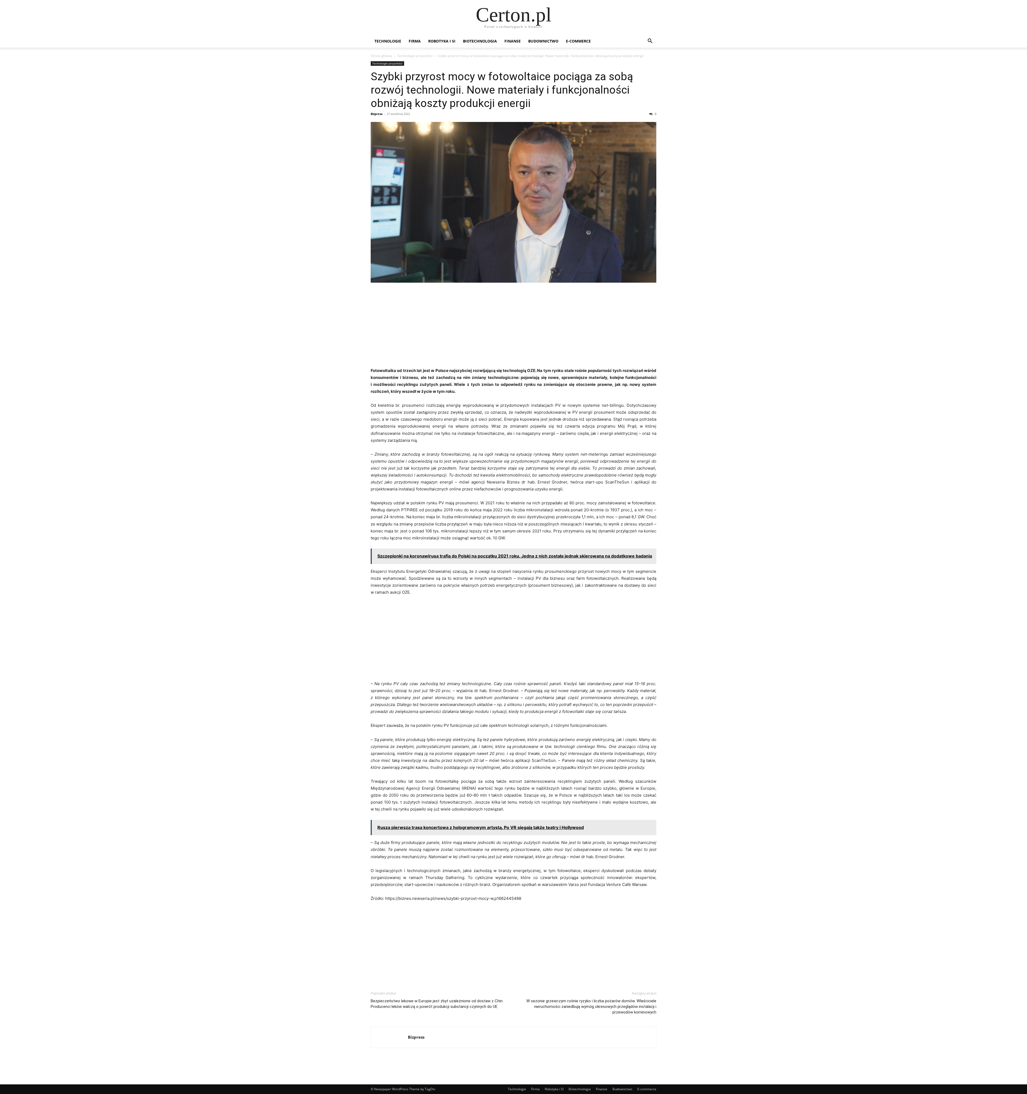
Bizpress (376, 114)
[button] (649, 41)
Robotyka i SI (441, 41)
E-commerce (578, 41)
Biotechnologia (480, 41)
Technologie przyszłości (414, 55)
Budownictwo (543, 41)
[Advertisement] (513, 327)
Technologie (387, 41)
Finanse (512, 41)
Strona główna (381, 55)
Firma (415, 41)
